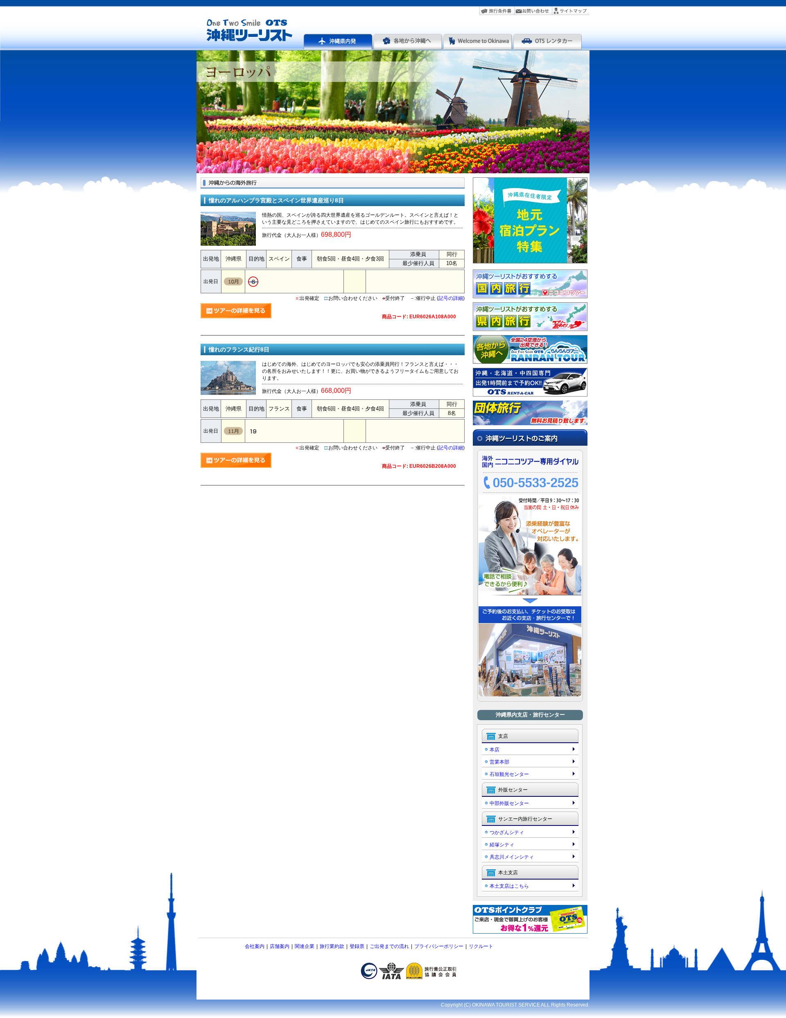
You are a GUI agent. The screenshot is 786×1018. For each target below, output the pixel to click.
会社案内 (254, 946)
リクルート (481, 946)
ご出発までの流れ (389, 946)
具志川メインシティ (512, 857)
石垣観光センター (509, 774)
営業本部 (499, 762)
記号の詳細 (450, 298)
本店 (494, 750)
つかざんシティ (507, 832)
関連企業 (304, 946)
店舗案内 (279, 946)
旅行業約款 (332, 946)
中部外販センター (509, 803)
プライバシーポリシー (438, 946)
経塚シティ (502, 845)
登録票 (357, 946)
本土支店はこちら (509, 886)
